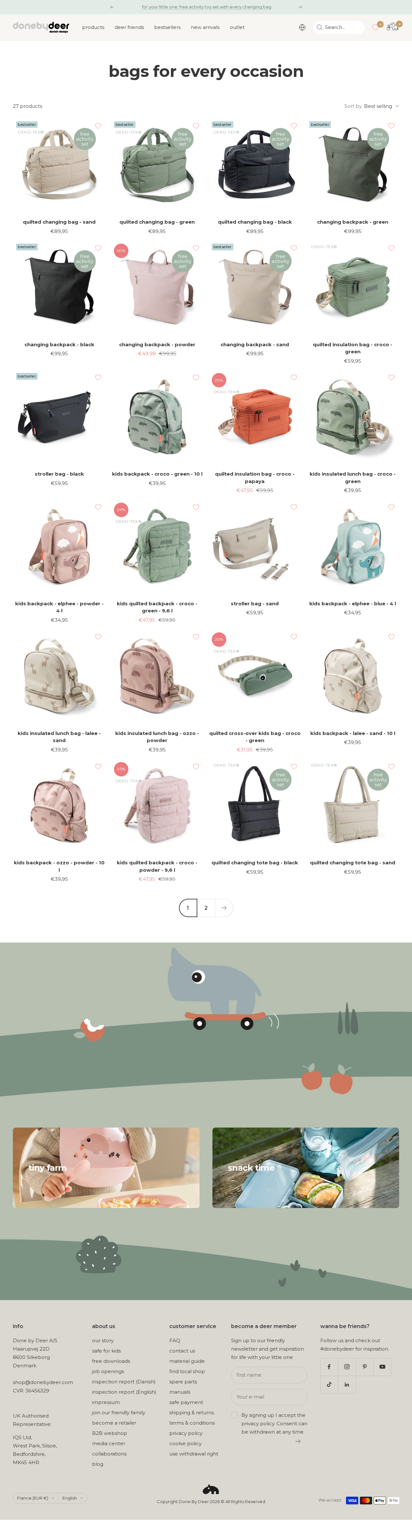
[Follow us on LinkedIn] (347, 1384)
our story (103, 1340)
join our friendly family (118, 1412)
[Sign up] (298, 1441)
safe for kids (106, 1351)
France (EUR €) (32, 1498)
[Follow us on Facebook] (329, 1367)
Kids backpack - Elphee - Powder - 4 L (59, 607)
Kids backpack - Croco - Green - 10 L (157, 474)
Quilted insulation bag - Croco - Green (352, 348)
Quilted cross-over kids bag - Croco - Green (255, 737)
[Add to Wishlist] (98, 126)
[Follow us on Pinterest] (364, 1367)
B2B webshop (109, 1433)
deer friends (129, 27)
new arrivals (205, 27)
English (69, 1498)
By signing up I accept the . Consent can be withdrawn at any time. (274, 1423)
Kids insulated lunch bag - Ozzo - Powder (157, 737)
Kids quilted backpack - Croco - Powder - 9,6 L (157, 866)
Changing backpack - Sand (254, 344)
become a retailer (114, 1423)
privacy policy (185, 1433)
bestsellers (167, 27)
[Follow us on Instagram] (347, 1367)
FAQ (174, 1340)
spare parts (183, 1382)
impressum (106, 1402)
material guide (187, 1361)
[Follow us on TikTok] (329, 1384)
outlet (237, 27)
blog (97, 1464)
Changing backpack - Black (59, 344)
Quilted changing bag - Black (255, 222)
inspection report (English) (124, 1392)
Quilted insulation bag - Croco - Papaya (255, 477)
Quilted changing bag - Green (157, 222)
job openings (108, 1371)
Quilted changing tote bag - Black (254, 863)
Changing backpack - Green (352, 222)
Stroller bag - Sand (255, 603)
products (93, 27)
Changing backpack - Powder (157, 344)
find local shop (187, 1371)
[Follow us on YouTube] (382, 1367)
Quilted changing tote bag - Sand (352, 863)
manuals (179, 1392)
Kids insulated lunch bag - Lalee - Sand (59, 737)
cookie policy (185, 1443)
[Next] (224, 908)
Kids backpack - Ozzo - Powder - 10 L (59, 866)
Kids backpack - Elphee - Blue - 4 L (352, 603)
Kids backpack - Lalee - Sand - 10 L (352, 733)
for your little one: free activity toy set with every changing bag (206, 6)
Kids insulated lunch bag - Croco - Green (353, 477)
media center (108, 1443)
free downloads (111, 1361)
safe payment (186, 1402)
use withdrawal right (193, 1454)
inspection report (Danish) (124, 1382)
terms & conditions (192, 1423)
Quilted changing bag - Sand (59, 222)
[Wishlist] (375, 27)
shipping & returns (191, 1412)
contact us (182, 1351)
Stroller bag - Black (59, 474)
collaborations (109, 1454)
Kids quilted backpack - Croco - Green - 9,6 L (157, 607)
